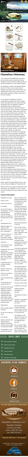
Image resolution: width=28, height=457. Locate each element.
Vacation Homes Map (10, 357)
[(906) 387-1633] (25, 2)
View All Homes (8, 354)
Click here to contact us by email (14, 435)
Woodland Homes (9, 348)
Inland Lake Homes (9, 345)
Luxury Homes (8, 351)
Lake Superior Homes (10, 341)
